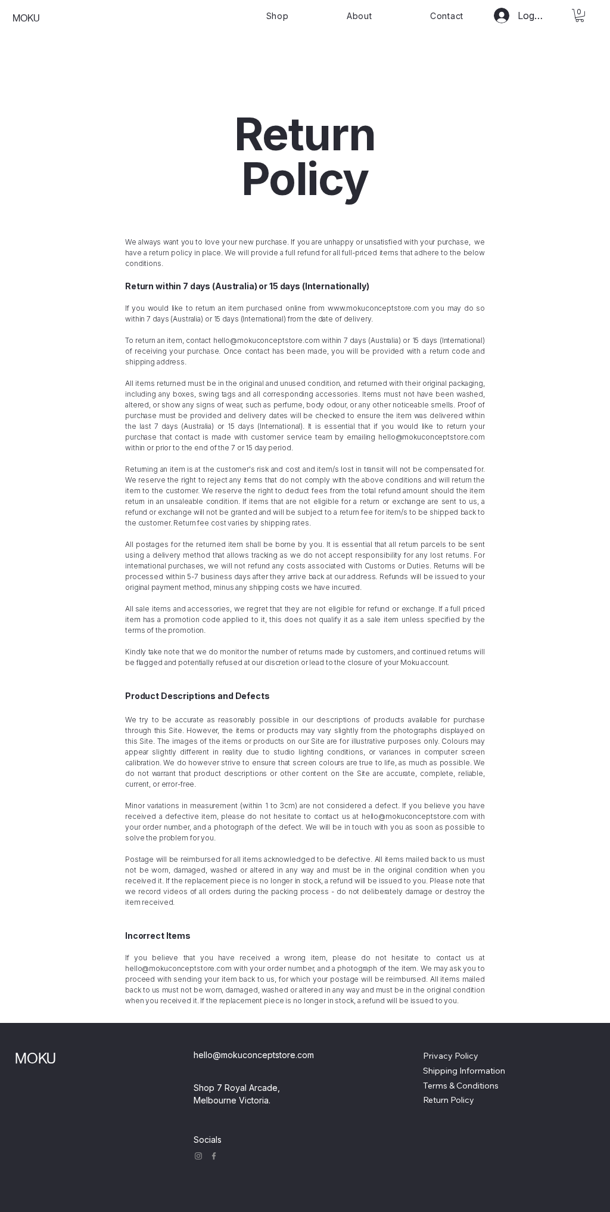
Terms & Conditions (461, 1085)
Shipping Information (464, 1070)
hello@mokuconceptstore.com (266, 340)
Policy (461, 1099)
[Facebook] (214, 1156)
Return (436, 1099)
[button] (579, 15)
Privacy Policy (450, 1055)
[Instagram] (198, 1156)
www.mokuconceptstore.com (378, 308)
